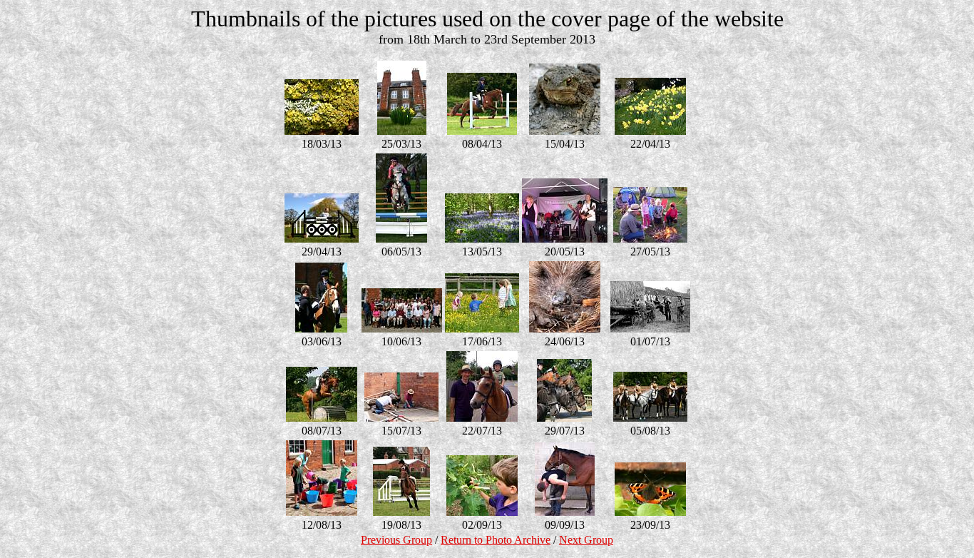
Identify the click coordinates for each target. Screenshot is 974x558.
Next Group (586, 540)
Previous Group (396, 540)
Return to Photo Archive (495, 540)
